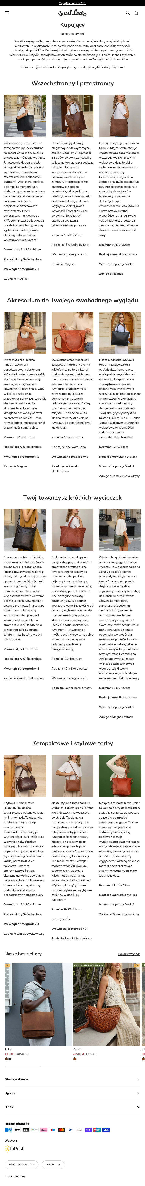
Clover (77, 1049)
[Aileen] (143, 1059)
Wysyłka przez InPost (72, 3)
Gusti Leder (19, 1176)
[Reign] (38, 1005)
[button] (136, 13)
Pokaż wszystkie (129, 954)
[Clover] (106, 1005)
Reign (8, 1049)
